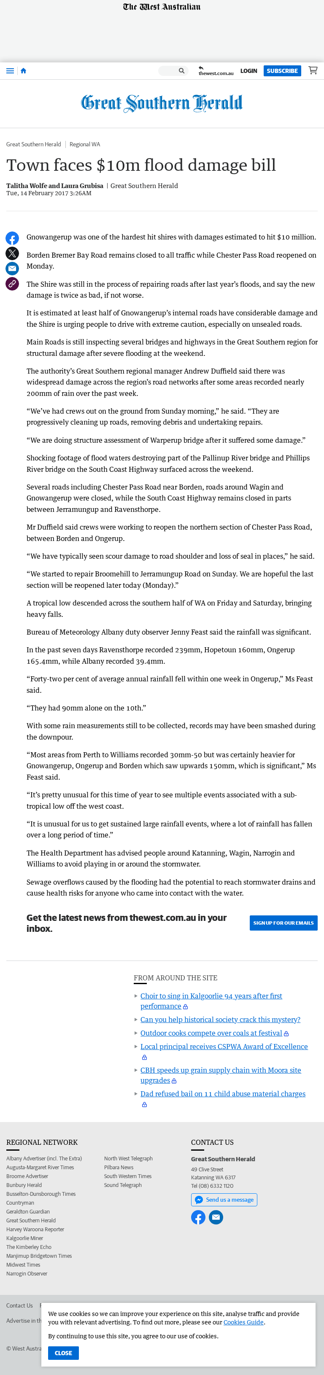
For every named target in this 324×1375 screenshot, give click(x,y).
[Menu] (10, 70)
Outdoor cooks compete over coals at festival (211, 1033)
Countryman (20, 1203)
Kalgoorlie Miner (24, 1238)
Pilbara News (118, 1167)
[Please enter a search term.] (181, 71)
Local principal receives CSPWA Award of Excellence (224, 1046)
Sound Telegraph (123, 1185)
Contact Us (19, 1305)
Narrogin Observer (26, 1273)
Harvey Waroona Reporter (35, 1229)
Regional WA (85, 144)
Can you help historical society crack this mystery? (220, 1019)
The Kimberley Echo (28, 1247)
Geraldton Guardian (28, 1211)
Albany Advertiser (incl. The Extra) (44, 1158)
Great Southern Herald (33, 144)
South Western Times (127, 1176)
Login (248, 70)
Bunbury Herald (24, 1185)
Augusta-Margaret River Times (40, 1167)
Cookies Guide (244, 1322)
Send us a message (230, 1199)
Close (63, 1353)
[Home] (23, 71)
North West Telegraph (128, 1158)
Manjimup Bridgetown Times (39, 1256)
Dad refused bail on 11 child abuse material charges (222, 1094)
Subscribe (282, 70)
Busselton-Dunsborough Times (41, 1194)
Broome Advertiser (27, 1176)
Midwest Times (23, 1265)
